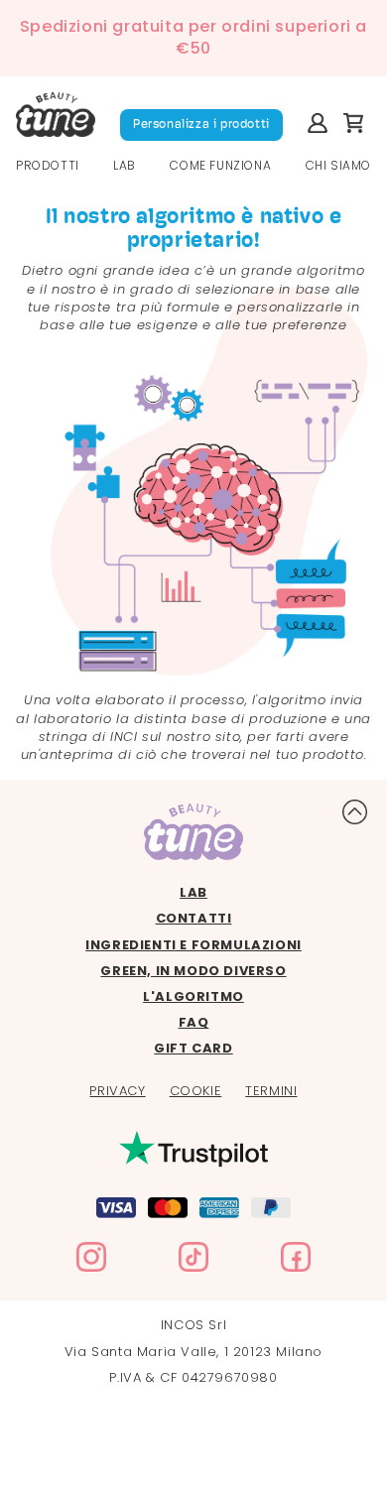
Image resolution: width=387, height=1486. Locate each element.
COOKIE (196, 1091)
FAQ (194, 1023)
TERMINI (271, 1091)
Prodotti (47, 166)
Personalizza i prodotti (201, 124)
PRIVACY (117, 1091)
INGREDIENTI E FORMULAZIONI (193, 945)
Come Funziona (220, 166)
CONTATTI (194, 919)
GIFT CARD (193, 1048)
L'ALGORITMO (193, 997)
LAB (124, 166)
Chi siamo (338, 166)
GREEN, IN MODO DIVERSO (193, 971)
